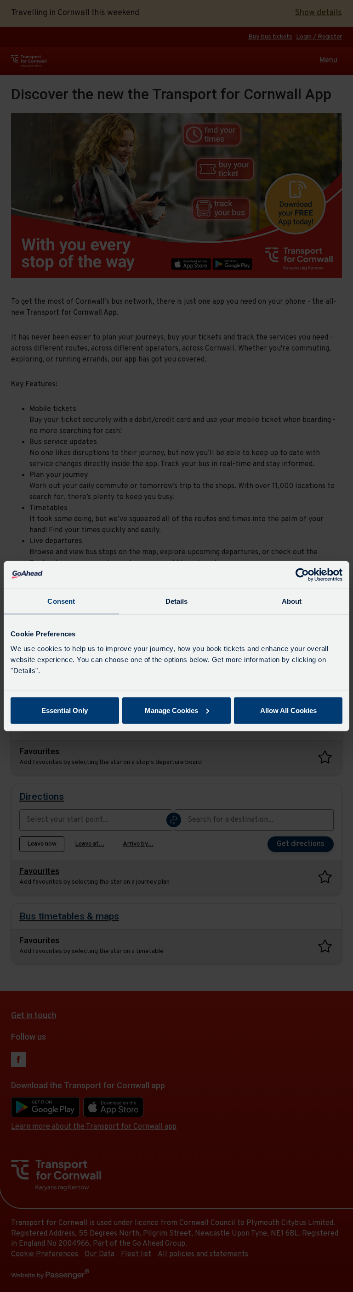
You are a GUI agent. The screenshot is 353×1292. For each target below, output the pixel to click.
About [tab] (292, 601)
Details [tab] (176, 601)
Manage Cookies (171, 710)
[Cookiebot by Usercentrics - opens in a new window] (302, 575)
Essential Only (64, 710)
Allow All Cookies (288, 710)
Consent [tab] (61, 601)
